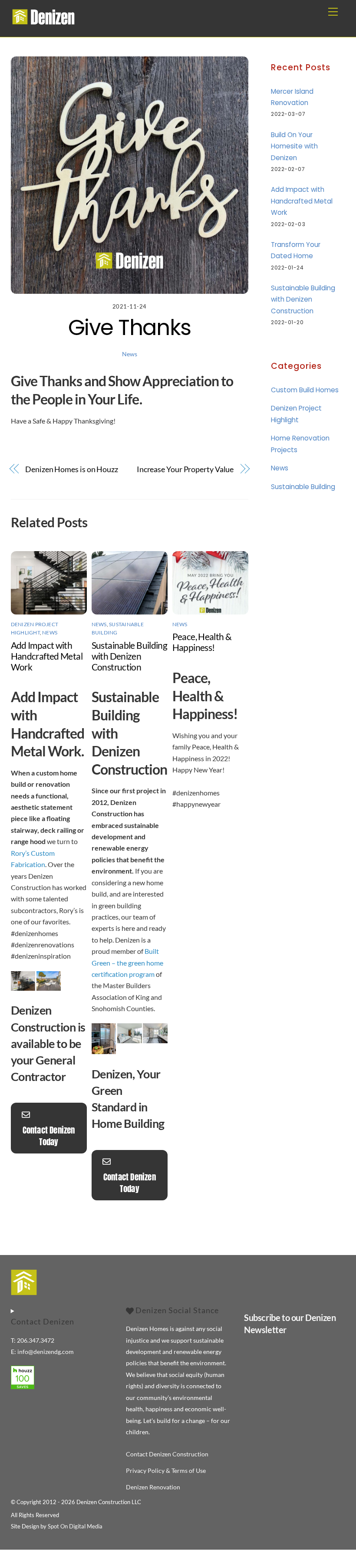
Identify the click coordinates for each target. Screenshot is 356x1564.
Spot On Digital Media (75, 1526)
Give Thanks (129, 327)
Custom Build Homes (305, 389)
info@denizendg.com (45, 1351)
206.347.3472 (35, 1340)
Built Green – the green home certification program (127, 962)
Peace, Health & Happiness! (202, 642)
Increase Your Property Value (185, 469)
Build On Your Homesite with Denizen (294, 146)
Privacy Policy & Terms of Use (166, 1470)
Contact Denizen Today (49, 1136)
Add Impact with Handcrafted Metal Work (46, 656)
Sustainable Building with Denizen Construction (130, 656)
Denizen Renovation (153, 1487)
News (129, 354)
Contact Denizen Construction (167, 1454)
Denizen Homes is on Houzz (71, 469)
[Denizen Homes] (43, 22)
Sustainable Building (303, 486)
